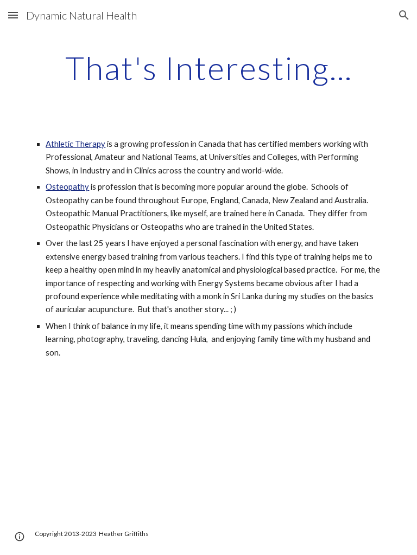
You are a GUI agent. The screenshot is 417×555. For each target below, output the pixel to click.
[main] (208, 68)
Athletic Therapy (75, 144)
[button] (13, 15)
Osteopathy (67, 186)
